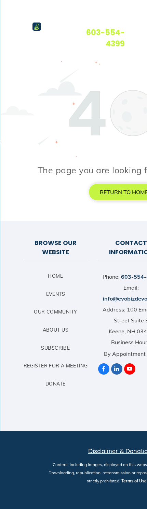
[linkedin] (116, 369)
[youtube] (129, 369)
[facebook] (103, 369)
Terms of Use (134, 480)
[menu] (10, 12)
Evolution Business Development (66, 28)
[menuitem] (55, 279)
